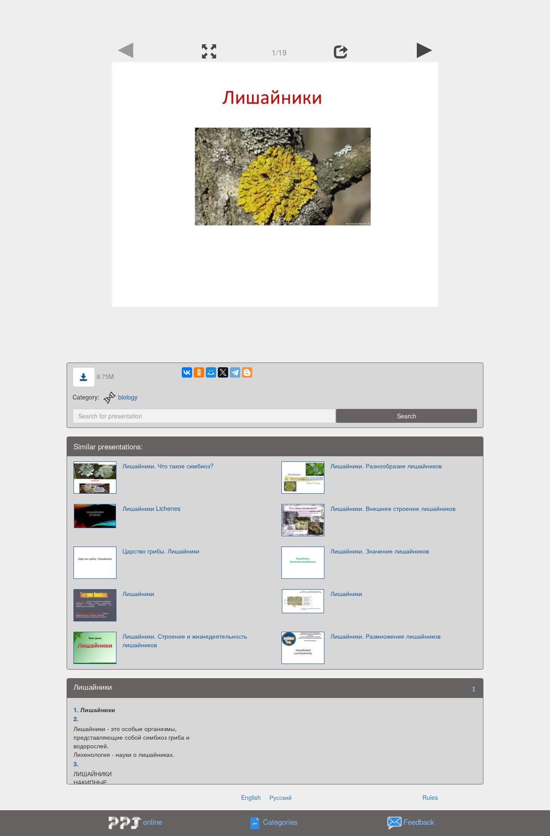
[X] (223, 372)
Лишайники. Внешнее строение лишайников (392, 508)
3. (76, 763)
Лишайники (138, 593)
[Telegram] (235, 372)
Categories (280, 822)
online (152, 822)
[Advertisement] (275, 19)
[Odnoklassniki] (199, 372)
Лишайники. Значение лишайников (379, 551)
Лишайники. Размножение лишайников (385, 636)
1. (76, 709)
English (251, 797)
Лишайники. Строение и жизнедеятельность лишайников (184, 640)
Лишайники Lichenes (151, 508)
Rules (430, 797)
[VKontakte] (187, 372)
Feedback (418, 822)
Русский (280, 797)
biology (128, 397)
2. (76, 718)
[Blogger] (247, 372)
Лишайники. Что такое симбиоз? (168, 465)
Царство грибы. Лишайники (160, 551)
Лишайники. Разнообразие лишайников (386, 465)
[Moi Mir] (211, 372)
